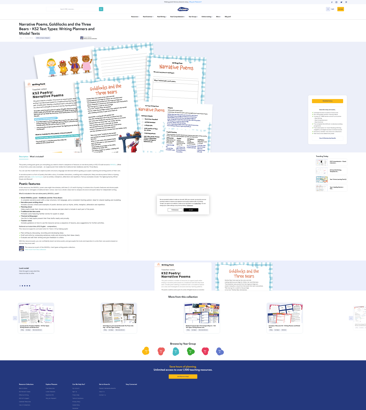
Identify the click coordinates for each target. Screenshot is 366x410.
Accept (191, 210)
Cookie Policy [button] (197, 203)
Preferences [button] (190, 205)
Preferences (175, 210)
